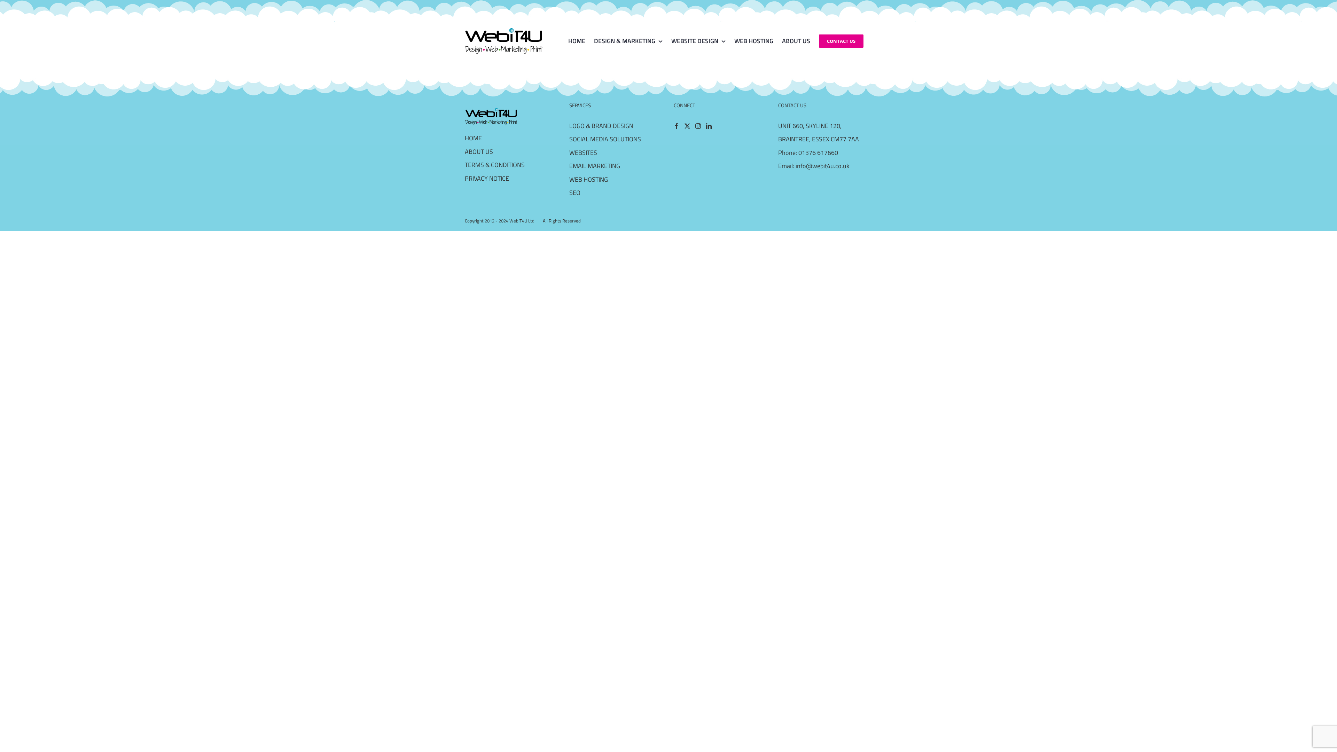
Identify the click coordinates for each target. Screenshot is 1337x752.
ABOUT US (479, 151)
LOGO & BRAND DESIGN (601, 126)
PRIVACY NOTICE (487, 178)
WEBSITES (583, 152)
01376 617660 (818, 152)
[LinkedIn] (709, 126)
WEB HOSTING (588, 179)
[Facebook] (676, 126)
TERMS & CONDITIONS (495, 165)
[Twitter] (687, 126)
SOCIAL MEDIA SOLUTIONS (605, 139)
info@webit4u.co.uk (823, 166)
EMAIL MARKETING (594, 166)
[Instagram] (698, 126)
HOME (473, 138)
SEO (574, 192)
